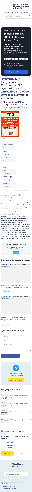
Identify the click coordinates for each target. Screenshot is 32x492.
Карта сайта (7, 12)
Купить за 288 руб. (8, 186)
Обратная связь (24, 12)
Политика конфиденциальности (8, 486)
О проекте (15, 12)
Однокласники (11, 445)
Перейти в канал (16, 380)
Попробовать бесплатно (16, 72)
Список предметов (12, 474)
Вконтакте (10, 442)
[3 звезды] (22, 247)
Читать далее (6, 291)
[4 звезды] (13, 249)
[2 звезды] (16, 247)
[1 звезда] (10, 247)
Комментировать (10, 356)
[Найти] (30, 17)
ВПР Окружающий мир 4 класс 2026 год (20, 396)
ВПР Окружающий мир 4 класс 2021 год (20, 404)
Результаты (22, 453)
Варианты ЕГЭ (5, 266)
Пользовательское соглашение (8, 488)
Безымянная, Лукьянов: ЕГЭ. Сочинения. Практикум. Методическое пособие (14, 319)
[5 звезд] (19, 249)
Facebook (9, 447)
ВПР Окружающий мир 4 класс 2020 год (20, 412)
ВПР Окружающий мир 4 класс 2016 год (20, 420)
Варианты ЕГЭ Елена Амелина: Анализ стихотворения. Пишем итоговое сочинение (15, 286)
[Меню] (2, 16)
